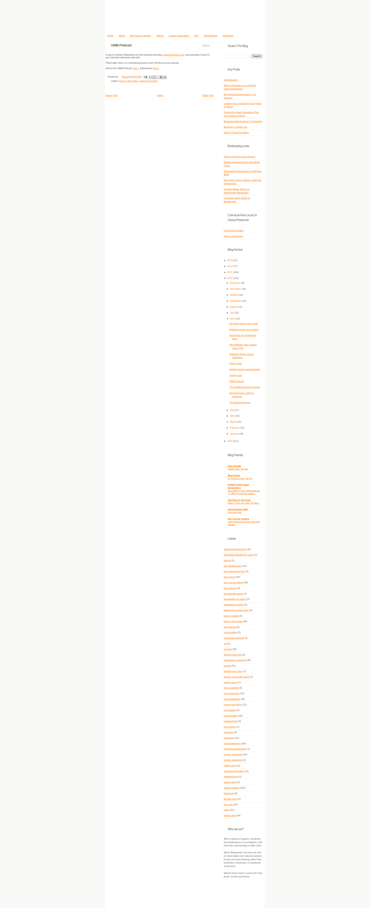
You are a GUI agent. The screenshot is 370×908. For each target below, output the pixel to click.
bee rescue (229, 577)
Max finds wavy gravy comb (243, 323)
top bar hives (230, 799)
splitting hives (231, 776)
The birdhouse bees (239, 402)
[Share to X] (158, 77)
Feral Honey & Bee (234, 230)
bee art (227, 560)
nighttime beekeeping (235, 749)
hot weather (230, 710)
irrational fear (231, 721)
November (235, 289)
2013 (230, 260)
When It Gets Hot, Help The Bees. (244, 503)
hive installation (232, 699)
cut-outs (228, 649)
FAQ (196, 35)
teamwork (229, 793)
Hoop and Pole (234, 512)
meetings (228, 732)
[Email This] (150, 77)
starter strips (230, 782)
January (234, 433)
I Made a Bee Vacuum (238, 469)
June (233, 318)
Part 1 (136, 68)
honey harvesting (233, 704)
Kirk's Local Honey (233, 236)
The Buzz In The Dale (239, 500)
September (236, 301)
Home (110, 35)
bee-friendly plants (233, 593)
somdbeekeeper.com (173, 55)
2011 (230, 272)
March (233, 421)
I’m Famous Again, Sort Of (240, 478)
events (227, 665)
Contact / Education (179, 35)
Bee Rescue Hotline (140, 35)
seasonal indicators (234, 771)
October (234, 295)
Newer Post (112, 95)
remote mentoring (233, 760)
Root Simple (234, 466)
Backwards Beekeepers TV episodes (243, 121)
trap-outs (228, 804)
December (235, 283)
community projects (234, 638)
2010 (230, 278)
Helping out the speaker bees (244, 369)
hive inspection (232, 693)
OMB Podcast (236, 381)
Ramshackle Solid (238, 509)
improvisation (231, 716)
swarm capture (231, 788)
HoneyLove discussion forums (239, 156)
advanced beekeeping (235, 549)
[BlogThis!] (154, 77)
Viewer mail (235, 363)
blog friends (230, 627)
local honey (230, 726)
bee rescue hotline (233, 582)
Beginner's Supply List (235, 127)
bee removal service (234, 571)
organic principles (148, 81)
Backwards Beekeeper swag (239, 555)
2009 (230, 441)
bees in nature (231, 616)
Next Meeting (211, 35)
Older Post (208, 95)
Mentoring (228, 35)
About (122, 35)
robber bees (230, 765)
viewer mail (230, 815)
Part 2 (156, 68)
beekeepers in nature (235, 599)
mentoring (229, 738)
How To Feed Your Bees (236, 132)
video (227, 810)
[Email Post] (145, 76)
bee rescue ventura (238, 519)
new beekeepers (232, 743)
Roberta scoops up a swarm (244, 329)
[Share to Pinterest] (165, 77)
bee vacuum (230, 588)
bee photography (233, 566)
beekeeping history (234, 604)
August (234, 307)
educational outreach (235, 660)
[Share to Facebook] (161, 77)
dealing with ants (232, 654)
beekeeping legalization (236, 610)
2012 (230, 266)
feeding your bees (233, 671)
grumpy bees (230, 682)
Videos (160, 35)
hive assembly (231, 688)
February (235, 427)
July (232, 312)
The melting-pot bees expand (244, 387)
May (232, 410)
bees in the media (128, 81)
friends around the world (236, 677)
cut (225, 643)
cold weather (230, 632)
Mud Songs (234, 475)
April (232, 416)
